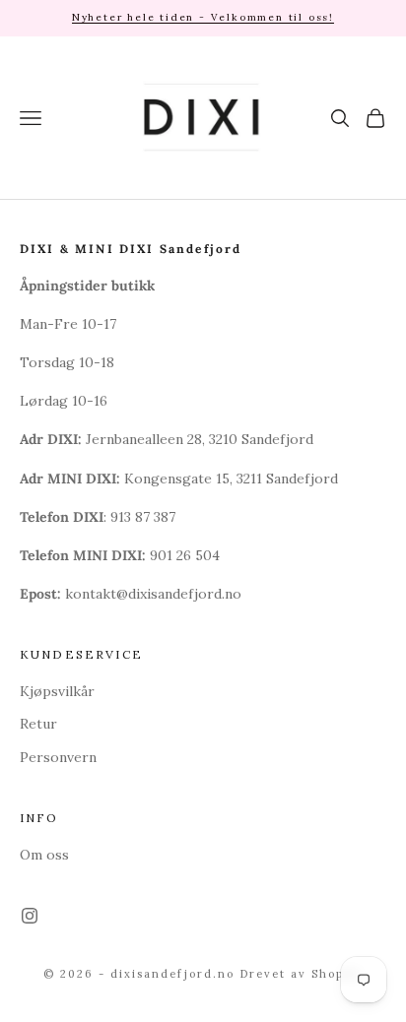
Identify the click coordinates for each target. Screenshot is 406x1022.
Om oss (44, 854)
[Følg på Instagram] (29, 916)
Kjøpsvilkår (57, 691)
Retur (38, 724)
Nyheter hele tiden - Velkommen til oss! (203, 17)
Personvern (58, 757)
